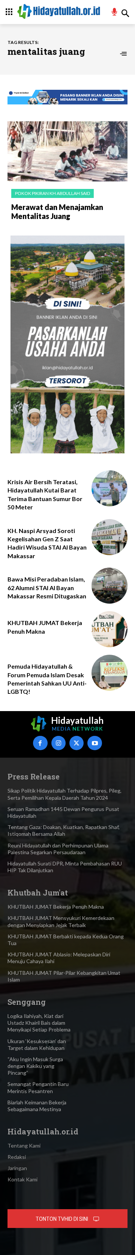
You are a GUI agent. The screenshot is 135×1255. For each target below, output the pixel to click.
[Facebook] (40, 743)
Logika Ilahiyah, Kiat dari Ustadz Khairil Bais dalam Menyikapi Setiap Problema (39, 1023)
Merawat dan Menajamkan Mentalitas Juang (57, 211)
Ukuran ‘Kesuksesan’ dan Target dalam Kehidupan (37, 1044)
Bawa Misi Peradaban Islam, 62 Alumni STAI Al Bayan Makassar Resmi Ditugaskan (47, 587)
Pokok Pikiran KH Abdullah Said (52, 193)
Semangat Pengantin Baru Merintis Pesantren (38, 1087)
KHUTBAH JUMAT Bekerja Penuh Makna (56, 906)
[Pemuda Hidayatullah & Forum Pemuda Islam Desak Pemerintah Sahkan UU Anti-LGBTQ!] (110, 673)
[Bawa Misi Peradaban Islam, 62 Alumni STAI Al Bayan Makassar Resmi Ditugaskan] (110, 586)
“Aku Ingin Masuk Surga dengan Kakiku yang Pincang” (35, 1066)
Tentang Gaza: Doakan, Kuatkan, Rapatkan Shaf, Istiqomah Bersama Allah (64, 830)
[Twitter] (76, 743)
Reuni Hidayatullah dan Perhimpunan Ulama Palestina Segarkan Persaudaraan (58, 848)
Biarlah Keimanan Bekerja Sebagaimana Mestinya (37, 1105)
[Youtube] (94, 743)
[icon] (114, 13)
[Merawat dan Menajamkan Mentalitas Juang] (68, 151)
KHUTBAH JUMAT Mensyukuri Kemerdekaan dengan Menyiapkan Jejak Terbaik (61, 921)
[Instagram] (58, 743)
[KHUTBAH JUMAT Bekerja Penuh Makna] (110, 629)
